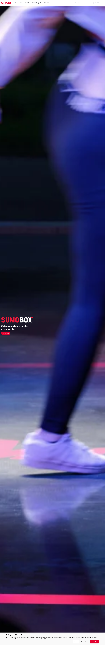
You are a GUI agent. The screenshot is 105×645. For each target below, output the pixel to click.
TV (15, 3)
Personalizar (84, 642)
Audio (20, 3)
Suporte (46, 3)
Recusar (76, 642)
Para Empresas (79, 3)
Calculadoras (88, 3)
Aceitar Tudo (94, 642)
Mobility (27, 3)
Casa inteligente (37, 3)
